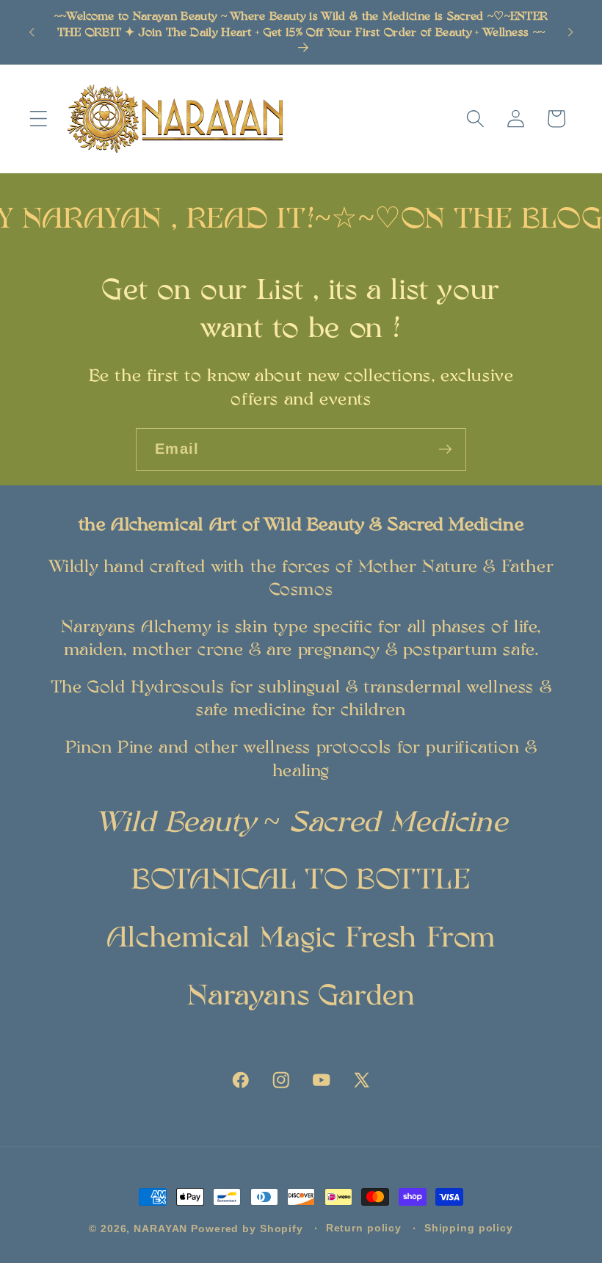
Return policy (364, 1228)
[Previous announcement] (31, 31)
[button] (38, 118)
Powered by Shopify (247, 1228)
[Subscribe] (445, 449)
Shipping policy (468, 1228)
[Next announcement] (570, 31)
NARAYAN (160, 1228)
